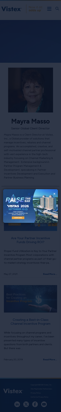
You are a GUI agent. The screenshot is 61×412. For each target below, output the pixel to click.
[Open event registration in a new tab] (17, 206)
